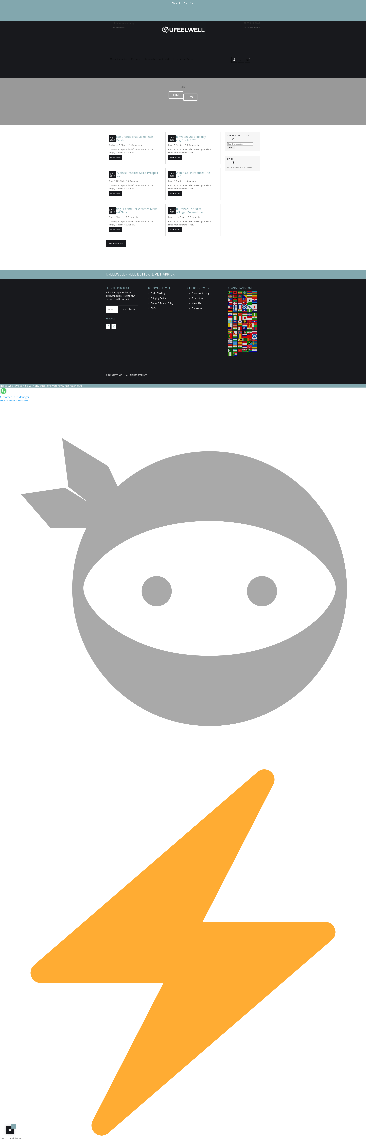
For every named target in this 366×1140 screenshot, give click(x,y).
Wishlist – (241, 60)
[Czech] (230, 303)
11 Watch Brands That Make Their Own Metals (131, 138)
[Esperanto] (249, 303)
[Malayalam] (235, 328)
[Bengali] (240, 296)
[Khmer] (235, 321)
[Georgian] (254, 306)
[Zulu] (235, 353)
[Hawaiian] (254, 310)
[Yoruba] (230, 353)
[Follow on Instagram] (114, 326)
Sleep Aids (150, 59)
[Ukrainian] (254, 346)
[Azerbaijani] (254, 292)
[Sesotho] (235, 339)
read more (115, 157)
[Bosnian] (244, 296)
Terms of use (198, 298)
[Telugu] (240, 346)
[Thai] (244, 346)
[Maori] (244, 328)
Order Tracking (158, 293)
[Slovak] (254, 339)
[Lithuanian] (240, 324)
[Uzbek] (235, 350)
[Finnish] (235, 306)
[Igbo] (254, 314)
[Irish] (235, 317)
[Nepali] (235, 332)
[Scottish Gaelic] (254, 335)
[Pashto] (244, 332)
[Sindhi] (244, 339)
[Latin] (230, 324)
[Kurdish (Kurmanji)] (244, 321)
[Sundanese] (244, 343)
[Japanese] (244, 317)
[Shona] (240, 339)
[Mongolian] (254, 328)
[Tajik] (230, 346)
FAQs (153, 308)
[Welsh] (244, 350)
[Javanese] (249, 317)
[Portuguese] (230, 335)
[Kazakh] (230, 321)
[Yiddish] (254, 350)
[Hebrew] (230, 314)
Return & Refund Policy (162, 303)
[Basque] (230, 296)
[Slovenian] (230, 343)
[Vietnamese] (240, 350)
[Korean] (240, 321)
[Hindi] (235, 314)
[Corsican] (249, 299)
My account (234, 60)
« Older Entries (116, 243)
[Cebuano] (230, 299)
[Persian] (249, 332)
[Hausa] (249, 310)
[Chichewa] (235, 299)
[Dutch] (240, 303)
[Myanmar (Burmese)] (230, 332)
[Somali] (235, 343)
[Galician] (249, 306)
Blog (190, 97)
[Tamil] (235, 346)
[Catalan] (254, 296)
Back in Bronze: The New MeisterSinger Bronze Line (185, 210)
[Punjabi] (235, 335)
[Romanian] (240, 335)
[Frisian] (244, 306)
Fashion (179, 145)
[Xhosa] (249, 350)
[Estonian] (254, 303)
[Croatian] (254, 299)
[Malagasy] (254, 324)
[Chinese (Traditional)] (244, 299)
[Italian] (240, 317)
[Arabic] (244, 292)
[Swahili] (249, 343)
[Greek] (235, 310)
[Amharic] (240, 292)
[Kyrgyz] (249, 321)
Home (176, 95)
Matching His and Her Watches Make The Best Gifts (133, 210)
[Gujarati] (240, 310)
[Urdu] (230, 350)
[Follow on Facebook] (108, 326)
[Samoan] (249, 335)
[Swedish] (254, 343)
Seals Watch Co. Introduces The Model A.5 (189, 174)
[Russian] (244, 335)
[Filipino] (230, 306)
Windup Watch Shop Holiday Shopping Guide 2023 (187, 138)
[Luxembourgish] (244, 324)
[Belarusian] (235, 296)
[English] (244, 303)
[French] (240, 306)
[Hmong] (240, 314)
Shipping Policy (158, 298)
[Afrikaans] (230, 292)
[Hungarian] (244, 314)
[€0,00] (247, 60)
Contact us (197, 308)
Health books (164, 59)
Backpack (113, 145)
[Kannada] (254, 317)
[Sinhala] (249, 339)
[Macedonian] (249, 324)
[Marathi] (249, 328)
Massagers (136, 59)
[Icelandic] (249, 314)
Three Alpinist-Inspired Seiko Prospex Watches (133, 174)
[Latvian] (235, 324)
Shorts (119, 217)
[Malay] (230, 328)
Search (231, 147)
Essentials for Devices (183, 59)
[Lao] (254, 321)
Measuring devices (119, 59)
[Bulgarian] (249, 296)
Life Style (120, 181)
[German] (230, 310)
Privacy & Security (200, 293)
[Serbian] (230, 339)
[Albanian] (235, 292)
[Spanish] (240, 343)
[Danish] (235, 303)
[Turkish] (249, 346)
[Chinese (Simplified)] (240, 299)
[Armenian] (249, 292)
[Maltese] (240, 328)
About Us (196, 303)
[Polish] (254, 332)
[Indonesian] (230, 317)
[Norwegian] (240, 332)
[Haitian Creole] (244, 310)
